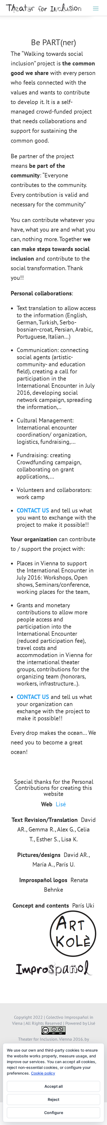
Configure (53, 1112)
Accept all (53, 1086)
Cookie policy (43, 1073)
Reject (53, 1099)
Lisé (61, 804)
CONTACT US (33, 510)
